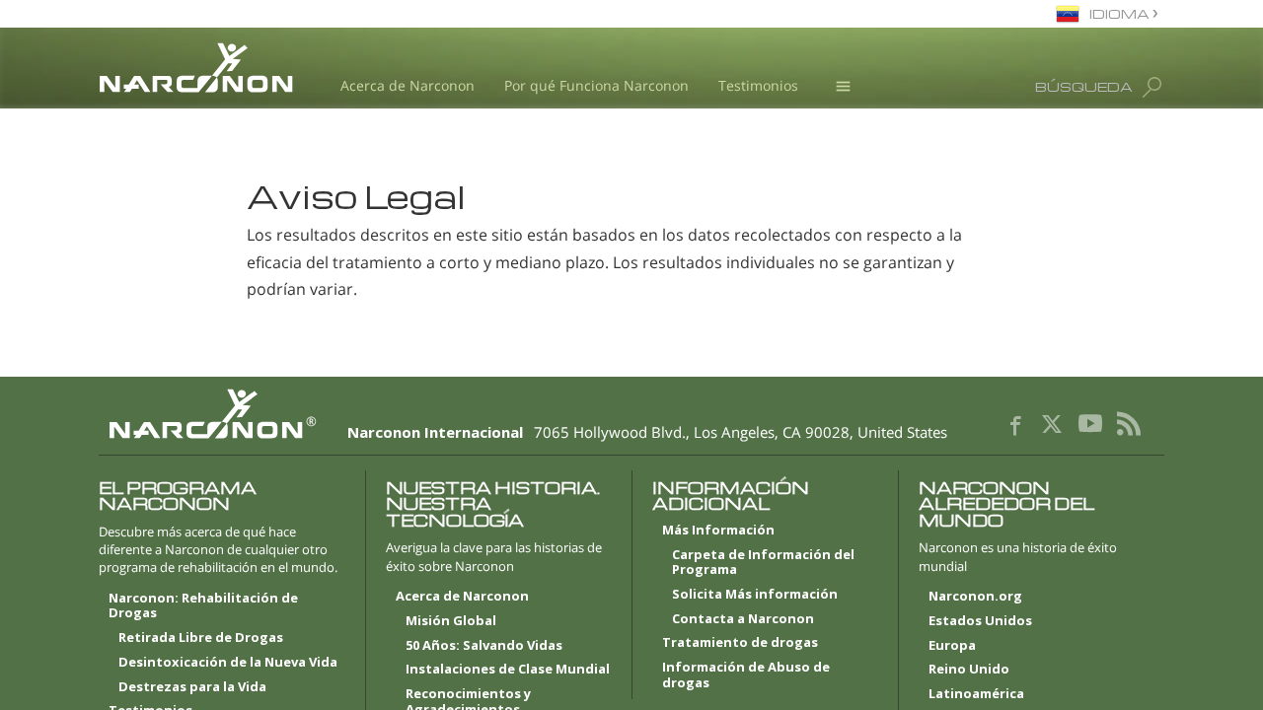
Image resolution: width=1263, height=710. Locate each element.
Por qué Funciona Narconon (596, 85)
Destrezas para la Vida (192, 687)
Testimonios (758, 85)
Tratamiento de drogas (740, 643)
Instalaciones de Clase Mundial (508, 669)
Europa (952, 646)
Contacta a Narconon (743, 619)
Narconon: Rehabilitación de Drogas (203, 606)
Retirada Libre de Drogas (200, 638)
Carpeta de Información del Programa (763, 563)
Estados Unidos (980, 621)
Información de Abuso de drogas (746, 675)
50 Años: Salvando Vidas (484, 646)
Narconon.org (975, 596)
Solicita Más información (755, 595)
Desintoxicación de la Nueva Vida (227, 663)
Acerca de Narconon (407, 85)
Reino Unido (969, 669)
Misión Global (451, 621)
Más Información (718, 530)
